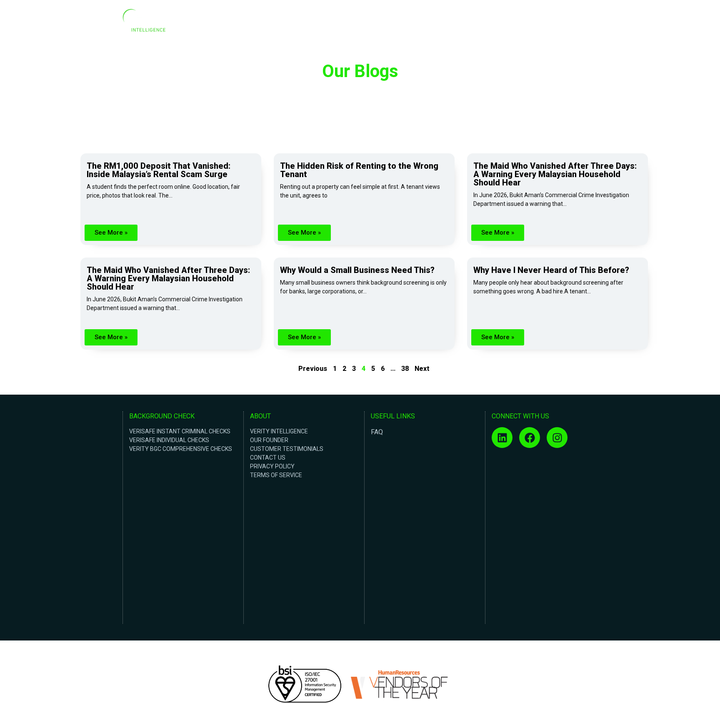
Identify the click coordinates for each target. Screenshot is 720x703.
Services (543, 22)
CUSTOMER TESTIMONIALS (286, 448)
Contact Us (578, 22)
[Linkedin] (502, 437)
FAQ (377, 432)
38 (405, 369)
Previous (312, 369)
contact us (267, 457)
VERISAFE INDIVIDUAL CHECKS (169, 440)
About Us (512, 22)
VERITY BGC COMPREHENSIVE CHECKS (180, 448)
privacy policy (272, 466)
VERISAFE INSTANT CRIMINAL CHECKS (179, 431)
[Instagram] (557, 437)
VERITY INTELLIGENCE (279, 431)
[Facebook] (529, 437)
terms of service (276, 475)
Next (422, 369)
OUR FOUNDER (269, 440)
